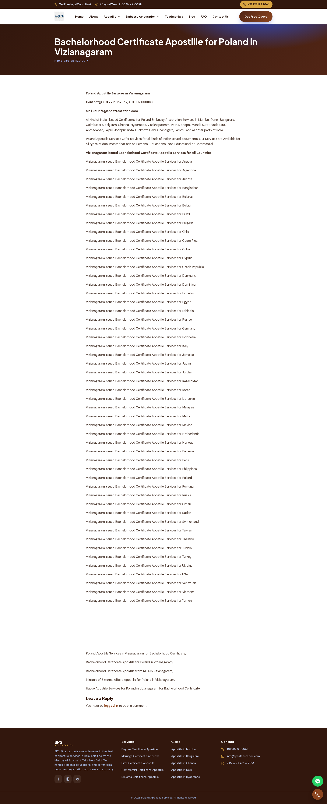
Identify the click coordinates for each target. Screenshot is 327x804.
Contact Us (221, 16)
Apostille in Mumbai (183, 749)
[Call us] (317, 794)
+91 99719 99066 (258, 4)
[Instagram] (68, 779)
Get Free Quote (255, 16)
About (93, 16)
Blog (192, 16)
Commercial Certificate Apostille (142, 770)
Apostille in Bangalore (185, 756)
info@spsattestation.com (243, 756)
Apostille (110, 16)
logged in (111, 706)
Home (79, 16)
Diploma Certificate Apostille (140, 777)
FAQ (204, 16)
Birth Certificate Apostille (137, 763)
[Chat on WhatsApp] (317, 781)
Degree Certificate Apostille (139, 749)
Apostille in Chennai (183, 763)
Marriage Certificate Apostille (140, 756)
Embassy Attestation (141, 16)
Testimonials (174, 16)
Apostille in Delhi (181, 770)
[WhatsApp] (77, 779)
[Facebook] (58, 779)
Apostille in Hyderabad (185, 777)
